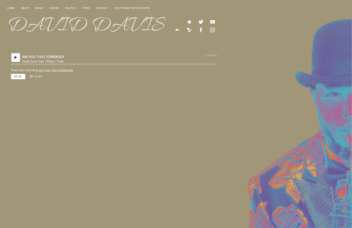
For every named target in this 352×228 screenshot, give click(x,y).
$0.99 (18, 76)
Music (39, 8)
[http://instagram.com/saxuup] (212, 30)
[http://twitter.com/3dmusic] (201, 22)
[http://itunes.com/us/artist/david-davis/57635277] (189, 22)
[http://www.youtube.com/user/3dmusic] (212, 22)
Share (38, 76)
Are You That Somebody (56, 70)
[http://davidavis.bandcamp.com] (177, 30)
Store (86, 8)
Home (11, 8)
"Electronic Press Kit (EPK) (132, 8)
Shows (54, 8)
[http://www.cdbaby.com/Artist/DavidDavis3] (189, 30)
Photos (70, 8)
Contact (102, 8)
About (25, 8)
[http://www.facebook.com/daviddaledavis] (201, 30)
